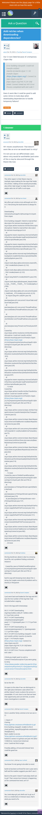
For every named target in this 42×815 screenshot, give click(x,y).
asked (5, 52)
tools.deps (7, 107)
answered (6, 142)
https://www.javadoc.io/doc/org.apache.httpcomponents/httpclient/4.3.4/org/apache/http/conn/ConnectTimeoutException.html (20, 666)
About (25, 2)
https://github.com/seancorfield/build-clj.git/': (21, 736)
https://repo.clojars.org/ (16, 76)
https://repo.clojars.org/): (14, 340)
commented (7, 175)
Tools (18, 52)
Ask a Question (17, 23)
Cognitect (13, 813)
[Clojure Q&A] (10, 13)
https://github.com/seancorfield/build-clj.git (20, 725)
